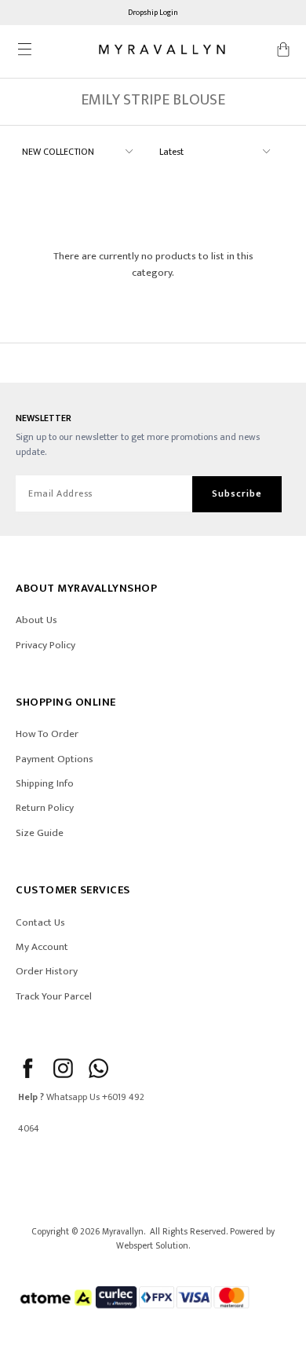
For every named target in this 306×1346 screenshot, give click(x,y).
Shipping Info (45, 783)
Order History (47, 971)
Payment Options (54, 759)
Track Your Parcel (54, 996)
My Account (42, 946)
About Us (36, 620)
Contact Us (40, 922)
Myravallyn (123, 1231)
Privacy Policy (45, 645)
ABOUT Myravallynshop (86, 588)
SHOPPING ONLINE (66, 702)
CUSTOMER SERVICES (73, 890)
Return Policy (45, 807)
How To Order (47, 734)
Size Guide (40, 833)
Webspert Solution (152, 1245)
